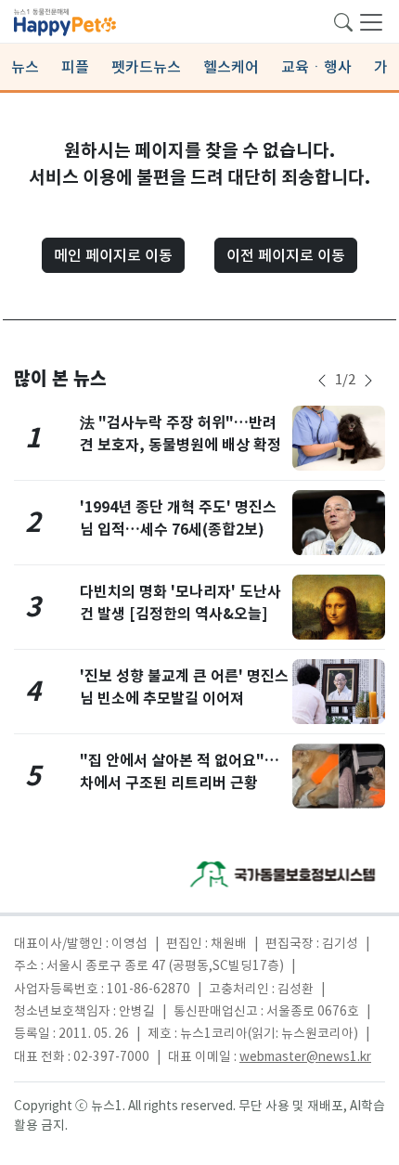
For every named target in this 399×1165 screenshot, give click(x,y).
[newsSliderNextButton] (368, 380)
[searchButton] (343, 20)
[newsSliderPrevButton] (322, 380)
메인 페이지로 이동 (113, 255)
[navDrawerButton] (371, 21)
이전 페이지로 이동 (285, 255)
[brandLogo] (65, 20)
